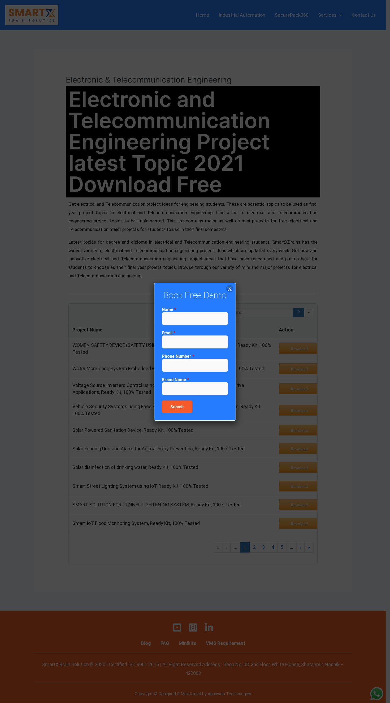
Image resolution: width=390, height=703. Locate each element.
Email (168, 332)
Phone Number (178, 356)
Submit (177, 406)
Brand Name (175, 379)
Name (169, 309)
